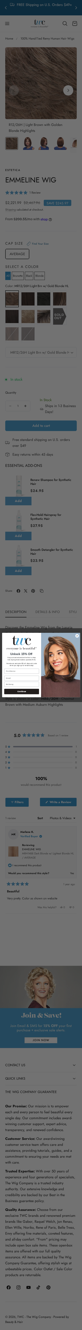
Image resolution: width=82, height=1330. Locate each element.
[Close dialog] (77, 636)
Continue (21, 691)
